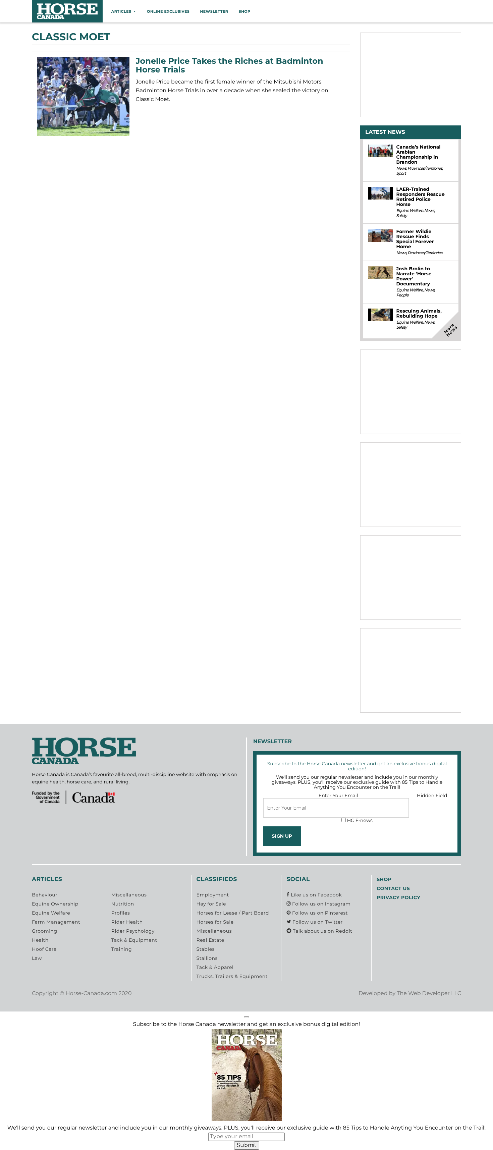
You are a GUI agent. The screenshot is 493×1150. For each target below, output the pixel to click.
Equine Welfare (409, 210)
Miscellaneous (129, 895)
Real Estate (210, 940)
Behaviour (44, 895)
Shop (244, 11)
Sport (400, 173)
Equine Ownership (55, 904)
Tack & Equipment (134, 940)
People (402, 295)
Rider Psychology (133, 931)
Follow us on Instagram (320, 904)
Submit (247, 1145)
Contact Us (393, 888)
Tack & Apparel (215, 967)
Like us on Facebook (315, 895)
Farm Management (56, 922)
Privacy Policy (398, 897)
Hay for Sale (211, 904)
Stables (206, 949)
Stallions (207, 958)
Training (121, 949)
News (401, 168)
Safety (401, 215)
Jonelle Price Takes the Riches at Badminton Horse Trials (229, 65)
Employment (213, 895)
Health (40, 940)
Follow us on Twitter (316, 922)
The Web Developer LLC (429, 993)
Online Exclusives (168, 11)
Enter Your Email (338, 795)
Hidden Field (432, 795)
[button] (246, 1017)
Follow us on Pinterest (319, 913)
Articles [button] (121, 11)
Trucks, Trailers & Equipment (232, 976)
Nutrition (122, 904)
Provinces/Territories (424, 168)
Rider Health (127, 922)
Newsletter (214, 11)
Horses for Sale (215, 922)
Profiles (120, 913)
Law (37, 958)
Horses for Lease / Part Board (233, 913)
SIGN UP (282, 836)
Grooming (44, 931)
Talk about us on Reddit (321, 931)
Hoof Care (44, 949)
